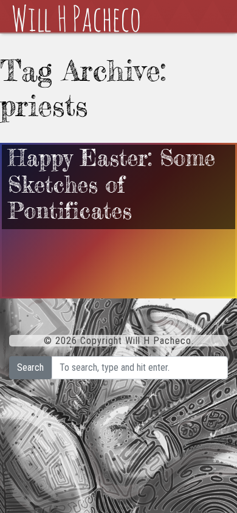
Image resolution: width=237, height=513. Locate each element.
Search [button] (30, 367)
